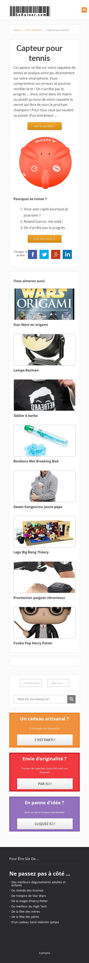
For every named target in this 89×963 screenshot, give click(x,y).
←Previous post (31, 683)
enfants (16, 885)
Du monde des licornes (27, 890)
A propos (44, 953)
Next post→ (58, 683)
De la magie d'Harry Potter (29, 901)
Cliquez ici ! (45, 823)
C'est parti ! (45, 740)
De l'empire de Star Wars (28, 896)
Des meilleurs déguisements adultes (36, 882)
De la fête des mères (25, 911)
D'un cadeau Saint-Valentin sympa (35, 922)
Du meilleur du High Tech (29, 906)
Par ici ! (45, 784)
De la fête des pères (25, 917)
